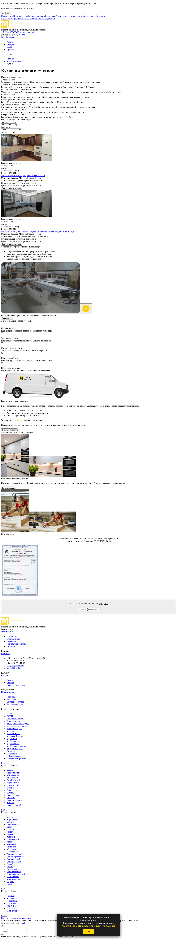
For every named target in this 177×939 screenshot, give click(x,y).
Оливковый (12, 852)
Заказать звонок (26, 32)
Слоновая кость (14, 871)
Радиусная (11, 906)
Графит (10, 832)
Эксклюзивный (14, 805)
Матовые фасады (15, 736)
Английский (13, 778)
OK (88, 931)
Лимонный (12, 847)
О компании (7, 16)
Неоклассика (13, 795)
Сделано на (83, 609)
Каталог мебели (14, 61)
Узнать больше (8, 488)
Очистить (5, 127)
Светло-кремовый (15, 856)
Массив (10, 731)
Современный (13, 773)
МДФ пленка (13, 743)
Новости (11, 646)
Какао (9, 842)
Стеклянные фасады (16, 758)
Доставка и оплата (36, 16)
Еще (3, 889)
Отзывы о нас (88, 16)
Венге (9, 827)
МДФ (9, 713)
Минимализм (13, 775)
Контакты (100, 16)
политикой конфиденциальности (77, 926)
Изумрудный (13, 839)
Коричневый (13, 819)
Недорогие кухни (15, 748)
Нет (8, 13)
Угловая (10, 898)
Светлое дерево (14, 861)
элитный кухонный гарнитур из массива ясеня (23, 175)
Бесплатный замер (73, 16)
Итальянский (13, 785)
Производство (20, 16)
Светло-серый (13, 859)
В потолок (11, 903)
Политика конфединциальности (16, 918)
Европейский (13, 783)
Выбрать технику (9, 430)
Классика (11, 770)
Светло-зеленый (14, 854)
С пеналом (12, 911)
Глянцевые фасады (15, 718)
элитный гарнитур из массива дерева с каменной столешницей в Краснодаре (37, 231)
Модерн (10, 792)
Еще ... (4, 763)
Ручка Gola (12, 751)
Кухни (10, 42)
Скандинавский (14, 800)
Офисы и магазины (16, 685)
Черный (10, 881)
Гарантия (59, 16)
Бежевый (11, 822)
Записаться (7, 318)
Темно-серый (13, 876)
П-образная (12, 901)
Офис (9, 47)
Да (3, 13)
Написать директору (16, 644)
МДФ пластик (13, 741)
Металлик (11, 849)
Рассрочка (50, 16)
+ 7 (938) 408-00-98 (10, 32)
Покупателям (7, 692)
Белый (10, 817)
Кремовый (12, 844)
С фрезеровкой (14, 756)
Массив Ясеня (13, 733)
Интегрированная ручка (18, 723)
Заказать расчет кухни (11, 188)
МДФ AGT (12, 738)
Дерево (10, 834)
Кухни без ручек (14, 728)
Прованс (11, 797)
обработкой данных (105, 926)
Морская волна (14, 879)
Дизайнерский (13, 780)
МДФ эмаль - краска (16, 746)
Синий (10, 866)
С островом (12, 908)
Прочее (10, 49)
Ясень (9, 884)
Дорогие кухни (14, 721)
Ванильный (12, 824)
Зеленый (11, 837)
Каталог (5, 675)
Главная (10, 59)
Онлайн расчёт (8, 37)
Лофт (9, 790)
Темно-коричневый (16, 874)
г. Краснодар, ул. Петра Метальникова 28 (20, 18)
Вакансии (11, 641)
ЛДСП (10, 716)
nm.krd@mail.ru (47, 18)
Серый (10, 864)
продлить (103, 603)
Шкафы (10, 44)
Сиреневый (12, 869)
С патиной (12, 753)
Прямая (10, 896)
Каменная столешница (17, 726)
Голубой (11, 829)
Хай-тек (10, 802)
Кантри (10, 787)
